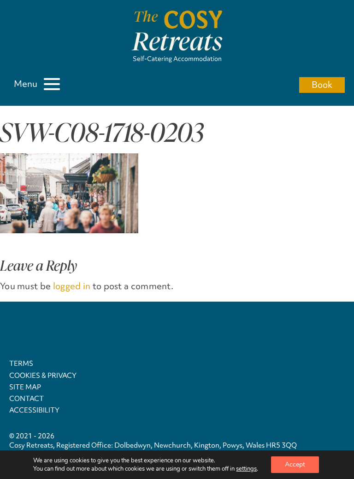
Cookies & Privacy (43, 375)
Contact (26, 398)
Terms (21, 363)
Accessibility (34, 410)
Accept (295, 464)
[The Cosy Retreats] (177, 31)
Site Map (25, 387)
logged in (72, 286)
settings (246, 469)
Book (322, 85)
